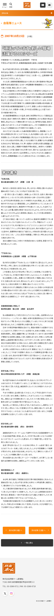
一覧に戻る (28, 542)
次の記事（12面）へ (38, 530)
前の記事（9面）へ (15, 530)
